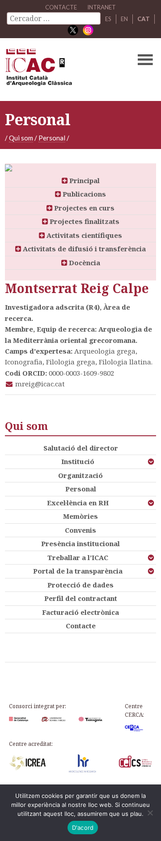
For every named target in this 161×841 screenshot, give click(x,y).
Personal (51, 138)
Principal (84, 180)
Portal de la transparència (78, 570)
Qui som (21, 138)
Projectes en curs (83, 207)
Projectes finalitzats (83, 221)
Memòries (80, 516)
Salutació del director (80, 447)
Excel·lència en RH (78, 502)
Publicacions (83, 193)
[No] (149, 812)
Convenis (80, 530)
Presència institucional (80, 543)
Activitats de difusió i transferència (83, 248)
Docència (83, 262)
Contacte (81, 625)
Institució (77, 461)
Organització (80, 475)
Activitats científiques (83, 235)
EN (124, 18)
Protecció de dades (80, 584)
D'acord (83, 827)
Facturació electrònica (80, 612)
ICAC (64, 69)
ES (108, 18)
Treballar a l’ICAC (77, 557)
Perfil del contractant (80, 598)
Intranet (101, 7)
